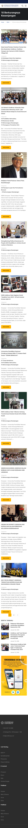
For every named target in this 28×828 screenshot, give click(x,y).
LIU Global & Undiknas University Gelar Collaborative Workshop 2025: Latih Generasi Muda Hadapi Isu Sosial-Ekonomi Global (13, 110)
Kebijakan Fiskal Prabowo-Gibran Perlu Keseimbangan (12, 181)
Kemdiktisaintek (5, 756)
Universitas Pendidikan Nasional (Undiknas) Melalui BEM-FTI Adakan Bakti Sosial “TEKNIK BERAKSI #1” (13, 353)
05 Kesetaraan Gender (7, 121)
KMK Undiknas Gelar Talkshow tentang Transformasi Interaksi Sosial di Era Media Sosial (13, 414)
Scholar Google (5, 781)
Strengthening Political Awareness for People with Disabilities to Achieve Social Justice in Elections (13, 243)
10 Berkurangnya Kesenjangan (9, 60)
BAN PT (3, 752)
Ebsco (2, 775)
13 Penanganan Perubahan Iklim (10, 125)
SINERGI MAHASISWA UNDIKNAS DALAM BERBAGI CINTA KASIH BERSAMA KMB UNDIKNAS (13, 470)
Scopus (3, 791)
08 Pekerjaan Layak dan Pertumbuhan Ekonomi (12, 189)
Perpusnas (4, 759)
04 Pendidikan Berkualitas (8, 118)
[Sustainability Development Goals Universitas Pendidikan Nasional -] (10, 5)
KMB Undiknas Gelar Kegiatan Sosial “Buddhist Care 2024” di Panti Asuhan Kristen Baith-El (12, 297)
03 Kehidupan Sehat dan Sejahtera (11, 58)
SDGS (8, 22)
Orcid (2, 797)
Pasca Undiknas (5, 762)
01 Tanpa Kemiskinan (7, 360)
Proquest (3, 772)
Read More (6, 82)
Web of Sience (5, 794)
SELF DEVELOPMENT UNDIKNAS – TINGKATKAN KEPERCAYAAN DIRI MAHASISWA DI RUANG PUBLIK (11, 582)
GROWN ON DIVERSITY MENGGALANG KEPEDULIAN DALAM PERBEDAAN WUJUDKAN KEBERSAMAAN (12, 526)
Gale (2, 778)
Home (2, 22)
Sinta (2, 800)
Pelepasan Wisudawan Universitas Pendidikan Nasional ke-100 (17, 625)
